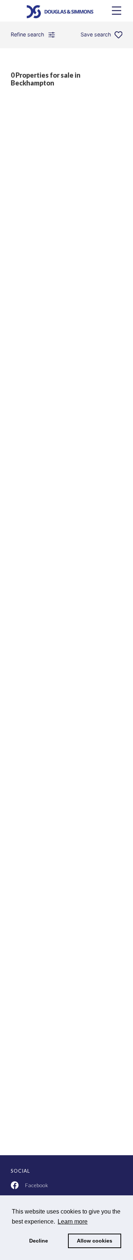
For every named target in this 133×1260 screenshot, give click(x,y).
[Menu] (116, 10)
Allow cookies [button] (94, 1241)
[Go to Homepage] (66, 11)
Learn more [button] (73, 1221)
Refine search (27, 34)
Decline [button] (38, 1241)
